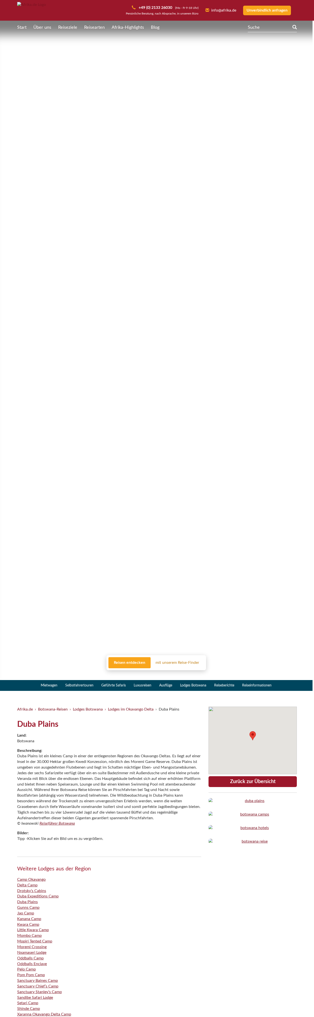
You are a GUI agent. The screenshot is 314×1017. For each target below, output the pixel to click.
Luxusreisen (142, 685)
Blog (155, 27)
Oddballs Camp (30, 958)
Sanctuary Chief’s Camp (37, 986)
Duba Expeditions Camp (38, 896)
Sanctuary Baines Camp (37, 981)
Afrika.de (25, 709)
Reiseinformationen (257, 685)
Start (21, 27)
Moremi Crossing (32, 947)
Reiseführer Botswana (57, 823)
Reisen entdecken (129, 663)
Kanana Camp (29, 919)
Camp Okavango (31, 879)
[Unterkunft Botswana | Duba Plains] (253, 801)
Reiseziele (67, 27)
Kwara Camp (28, 924)
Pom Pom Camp (31, 975)
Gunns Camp (28, 908)
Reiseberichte (224, 685)
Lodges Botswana (193, 685)
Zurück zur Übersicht (252, 781)
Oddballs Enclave (32, 964)
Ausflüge (165, 685)
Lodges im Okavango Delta (131, 709)
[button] (298, 1003)
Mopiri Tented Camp (34, 941)
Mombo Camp (29, 936)
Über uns (42, 27)
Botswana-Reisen (53, 709)
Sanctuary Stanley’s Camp (39, 992)
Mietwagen (49, 685)
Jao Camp (25, 913)
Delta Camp (27, 885)
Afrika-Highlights (128, 27)
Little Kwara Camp (33, 930)
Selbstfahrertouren (79, 685)
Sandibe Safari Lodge (35, 998)
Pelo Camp (26, 969)
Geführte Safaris (113, 685)
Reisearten (94, 27)
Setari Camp (27, 1003)
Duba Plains (27, 902)
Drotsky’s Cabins (31, 891)
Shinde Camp (28, 1009)
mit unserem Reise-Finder (177, 663)
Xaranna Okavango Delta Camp (44, 1014)
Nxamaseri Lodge (31, 953)
